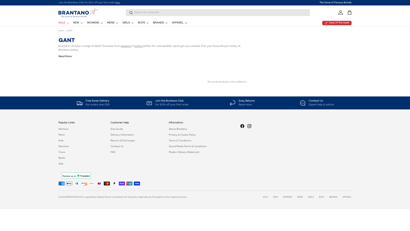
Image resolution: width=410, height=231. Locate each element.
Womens (63, 129)
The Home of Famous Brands (336, 2)
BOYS (141, 22)
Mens (61, 135)
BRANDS (158, 22)
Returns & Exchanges (123, 140)
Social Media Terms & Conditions (188, 146)
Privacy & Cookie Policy (182, 135)
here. (117, 2)
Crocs (61, 152)
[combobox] (218, 12)
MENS (111, 22)
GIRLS (126, 22)
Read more (65, 56)
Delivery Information (122, 135)
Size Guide (117, 129)
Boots (61, 158)
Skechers (63, 146)
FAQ (113, 152)
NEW (76, 22)
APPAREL (178, 22)
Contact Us (117, 146)
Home (61, 31)
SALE (61, 22)
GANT (70, 31)
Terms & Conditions (180, 140)
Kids (61, 140)
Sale (60, 164)
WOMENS (93, 22)
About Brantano (178, 129)
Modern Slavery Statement (184, 152)
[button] (349, 12)
